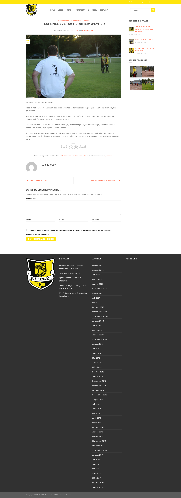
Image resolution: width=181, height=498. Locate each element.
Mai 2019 (96, 358)
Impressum (144, 2)
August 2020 (98, 321)
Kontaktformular (132, 2)
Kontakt (104, 10)
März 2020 (97, 330)
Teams (70, 10)
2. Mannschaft (77, 20)
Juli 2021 (96, 298)
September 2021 (99, 288)
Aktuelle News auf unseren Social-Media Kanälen (144, 29)
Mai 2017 (96, 469)
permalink (109, 156)
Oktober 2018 (98, 390)
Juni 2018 (96, 408)
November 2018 (99, 385)
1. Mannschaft (64, 20)
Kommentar (32, 198)
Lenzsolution (65, 495)
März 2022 (97, 279)
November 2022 (99, 265)
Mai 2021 (96, 302)
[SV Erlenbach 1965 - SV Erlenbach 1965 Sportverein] (36, 10)
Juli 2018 (96, 404)
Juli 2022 (96, 275)
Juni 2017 (96, 464)
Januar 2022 (97, 284)
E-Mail (62, 219)
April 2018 (96, 418)
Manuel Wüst (87, 31)
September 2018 (99, 395)
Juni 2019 (96, 353)
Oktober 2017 (98, 446)
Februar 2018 (98, 427)
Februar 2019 (98, 372)
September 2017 (99, 450)
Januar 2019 (97, 376)
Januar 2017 (97, 487)
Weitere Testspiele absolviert (103, 180)
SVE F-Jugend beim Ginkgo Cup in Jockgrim (73, 294)
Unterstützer (82, 10)
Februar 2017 (98, 482)
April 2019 (96, 362)
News (52, 10)
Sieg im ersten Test (38, 180)
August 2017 (97, 455)
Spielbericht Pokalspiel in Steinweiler (70, 279)
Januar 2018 (97, 432)
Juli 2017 (96, 459)
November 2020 (99, 311)
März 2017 (96, 478)
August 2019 (98, 344)
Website (95, 219)
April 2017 (96, 473)
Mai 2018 (96, 413)
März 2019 (97, 367)
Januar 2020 (98, 335)
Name (29, 219)
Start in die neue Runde (144, 39)
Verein (61, 10)
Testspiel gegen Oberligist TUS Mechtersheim (72, 287)
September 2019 (99, 339)
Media (94, 10)
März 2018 (96, 422)
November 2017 (99, 441)
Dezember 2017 (99, 436)
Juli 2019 (96, 348)
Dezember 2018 (99, 381)
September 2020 (99, 316)
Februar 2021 (98, 307)
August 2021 (97, 293)
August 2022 (98, 270)
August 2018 (97, 399)
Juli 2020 (96, 325)
